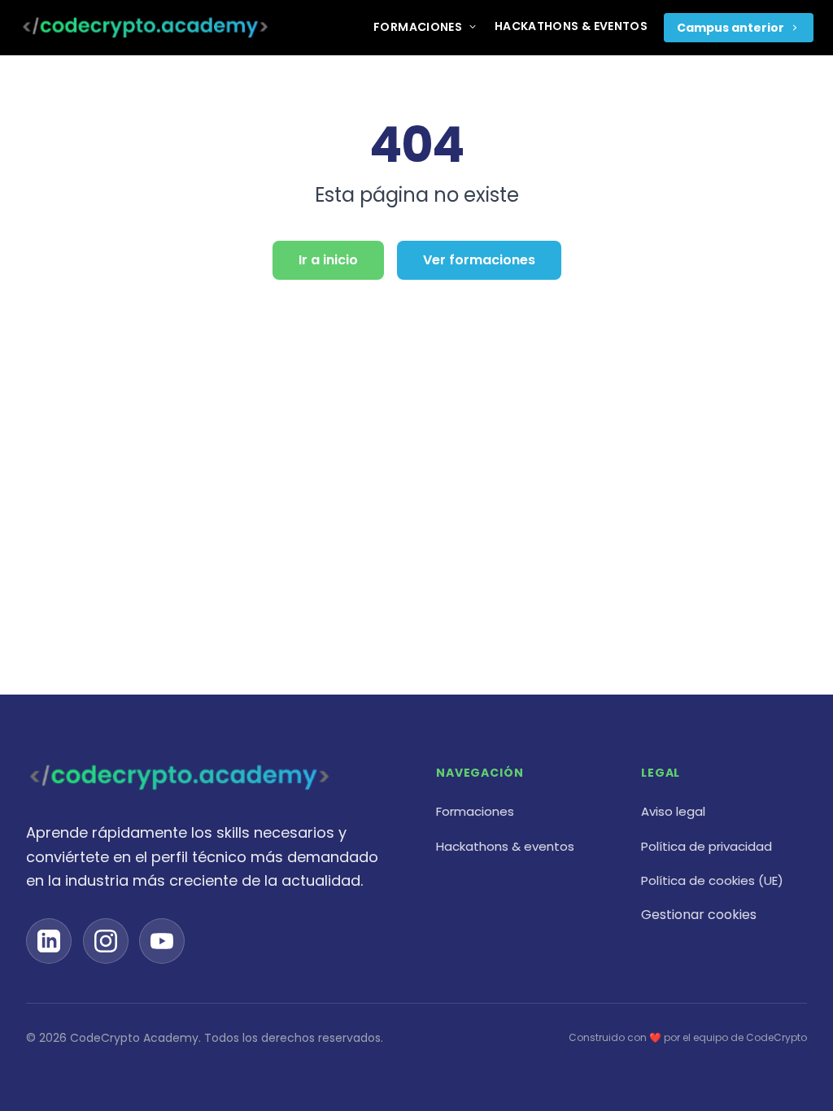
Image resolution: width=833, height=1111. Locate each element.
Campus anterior (730, 28)
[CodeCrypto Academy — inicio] (145, 27)
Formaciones (417, 27)
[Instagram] (106, 941)
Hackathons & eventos (571, 26)
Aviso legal (673, 811)
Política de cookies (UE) (712, 880)
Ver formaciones (479, 260)
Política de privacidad (706, 846)
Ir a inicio (328, 260)
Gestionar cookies (699, 914)
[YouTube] (162, 941)
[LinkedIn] (49, 941)
